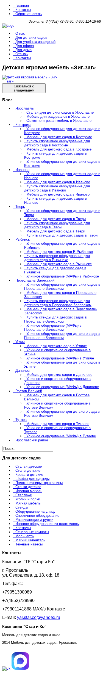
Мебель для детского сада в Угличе (56, 346)
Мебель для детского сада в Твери (55, 231)
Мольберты (24, 536)
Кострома (23, 125)
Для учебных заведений (35, 42)
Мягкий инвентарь (30, 540)
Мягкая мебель (28, 503)
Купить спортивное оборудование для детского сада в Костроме (57, 143)
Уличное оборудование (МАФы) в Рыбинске (62, 276)
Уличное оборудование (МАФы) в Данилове (62, 387)
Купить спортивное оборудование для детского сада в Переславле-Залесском (57, 303)
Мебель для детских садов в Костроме (59, 137)
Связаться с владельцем (24, 88)
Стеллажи (23, 495)
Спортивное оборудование (37, 515)
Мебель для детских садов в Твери (56, 219)
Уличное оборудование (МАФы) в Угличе (60, 358)
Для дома (23, 50)
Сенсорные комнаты (32, 532)
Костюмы (23, 528)
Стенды (21, 507)
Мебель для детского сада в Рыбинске (59, 264)
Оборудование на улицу (35, 511)
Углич (20, 342)
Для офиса (24, 46)
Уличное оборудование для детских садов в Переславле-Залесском (62, 286)
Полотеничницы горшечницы (39, 483)
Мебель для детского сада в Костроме (58, 149)
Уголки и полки (27, 499)
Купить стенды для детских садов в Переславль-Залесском (55, 319)
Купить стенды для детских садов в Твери (62, 235)
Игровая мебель (28, 491)
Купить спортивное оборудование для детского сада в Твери (57, 225)
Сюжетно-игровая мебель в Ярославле (58, 121)
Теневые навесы (29, 544)
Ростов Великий (28, 391)
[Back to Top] (2, 650)
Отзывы (21, 54)
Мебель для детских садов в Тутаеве (57, 424)
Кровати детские (29, 475)
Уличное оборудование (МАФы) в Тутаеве (61, 436)
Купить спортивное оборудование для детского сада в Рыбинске (57, 258)
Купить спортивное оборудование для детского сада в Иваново (57, 188)
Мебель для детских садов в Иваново (58, 182)
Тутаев (21, 420)
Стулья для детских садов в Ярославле (60, 112)
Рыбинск (22, 239)
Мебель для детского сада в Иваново (58, 194)
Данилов (22, 370)
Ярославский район (31, 440)
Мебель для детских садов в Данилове (59, 375)
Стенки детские (28, 487)
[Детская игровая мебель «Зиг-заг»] (29, 81)
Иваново (22, 170)
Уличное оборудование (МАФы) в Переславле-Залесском (53, 327)
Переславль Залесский (34, 280)
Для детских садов (31, 38)
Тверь (20, 207)
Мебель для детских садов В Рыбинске (59, 252)
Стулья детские (28, 466)
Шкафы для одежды (32, 479)
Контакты (23, 10)
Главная (22, 6)
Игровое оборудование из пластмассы (47, 524)
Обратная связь (28, 14)
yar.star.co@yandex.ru (38, 617)
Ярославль (24, 108)
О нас (20, 33)
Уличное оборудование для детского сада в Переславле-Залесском (62, 336)
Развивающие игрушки (34, 520)
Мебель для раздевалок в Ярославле (58, 116)
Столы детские (27, 470)
